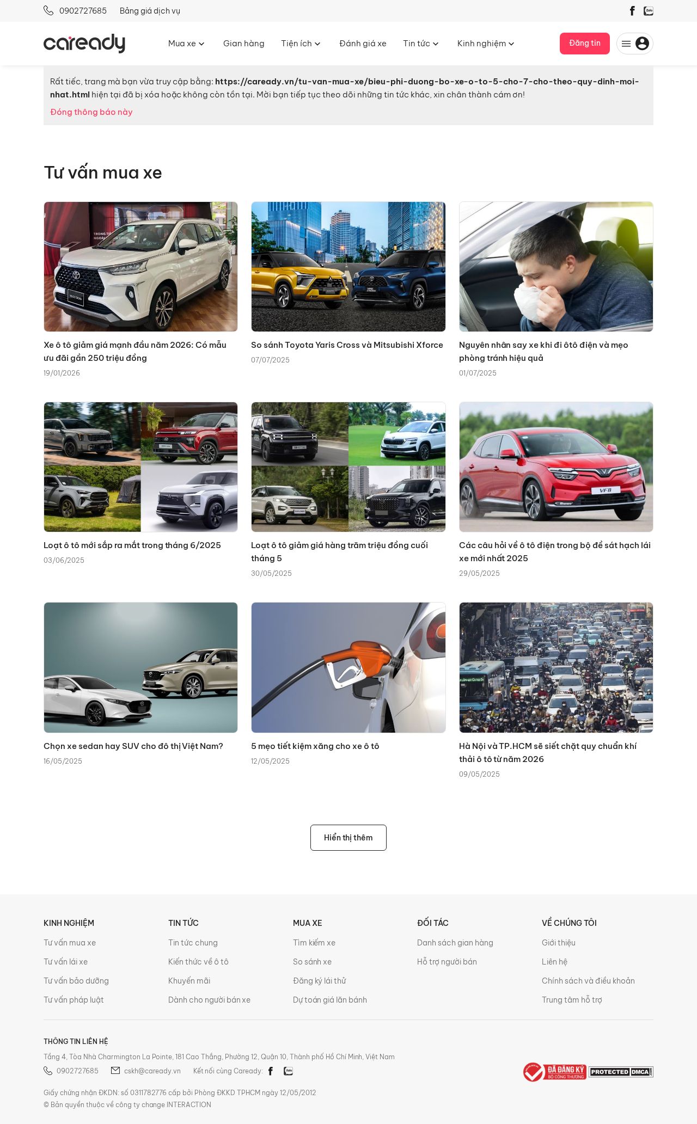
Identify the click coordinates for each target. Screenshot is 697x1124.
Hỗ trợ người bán (447, 962)
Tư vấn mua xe (70, 943)
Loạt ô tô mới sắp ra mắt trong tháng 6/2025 (132, 545)
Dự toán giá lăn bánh (330, 1000)
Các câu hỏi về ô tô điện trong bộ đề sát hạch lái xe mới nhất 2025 (555, 551)
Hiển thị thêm (349, 838)
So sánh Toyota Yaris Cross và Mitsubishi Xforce (347, 345)
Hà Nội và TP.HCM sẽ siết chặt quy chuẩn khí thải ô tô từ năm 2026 (548, 752)
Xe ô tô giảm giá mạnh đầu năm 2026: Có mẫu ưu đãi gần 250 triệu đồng (135, 351)
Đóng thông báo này (91, 112)
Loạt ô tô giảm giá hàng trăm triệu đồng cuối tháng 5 (339, 551)
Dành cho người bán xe (209, 1000)
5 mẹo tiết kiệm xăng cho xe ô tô (315, 746)
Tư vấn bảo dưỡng (76, 981)
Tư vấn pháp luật (74, 1000)
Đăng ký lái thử (319, 981)
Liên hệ (554, 962)
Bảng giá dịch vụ (150, 11)
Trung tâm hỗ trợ (572, 1000)
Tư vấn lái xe (66, 962)
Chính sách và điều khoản (588, 981)
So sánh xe (312, 962)
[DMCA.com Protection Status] (620, 1071)
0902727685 (82, 11)
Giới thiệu (559, 943)
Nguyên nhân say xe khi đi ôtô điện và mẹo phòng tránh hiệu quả (543, 351)
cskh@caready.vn (152, 1071)
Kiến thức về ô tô (198, 962)
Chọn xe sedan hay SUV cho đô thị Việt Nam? (133, 746)
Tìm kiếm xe (314, 943)
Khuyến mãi (189, 981)
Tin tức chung (193, 943)
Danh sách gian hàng (455, 943)
